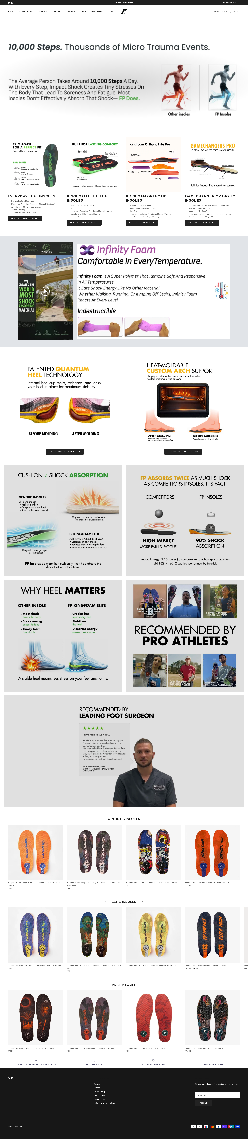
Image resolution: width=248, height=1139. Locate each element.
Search (97, 1084)
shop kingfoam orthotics (141, 223)
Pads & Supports (26, 11)
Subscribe (203, 1103)
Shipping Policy (100, 1099)
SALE (84, 11)
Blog (111, 11)
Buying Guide (97, 11)
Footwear (43, 11)
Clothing (56, 11)
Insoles (11, 11)
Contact (97, 1088)
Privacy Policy (99, 1092)
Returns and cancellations (104, 1103)
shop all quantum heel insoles (64, 452)
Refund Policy (99, 1095)
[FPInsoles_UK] (124, 11)
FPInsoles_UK (17, 1126)
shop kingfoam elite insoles (84, 223)
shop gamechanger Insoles (202, 223)
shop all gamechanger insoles (183, 452)
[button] (45, 291)
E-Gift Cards (71, 11)
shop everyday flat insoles (25, 219)
